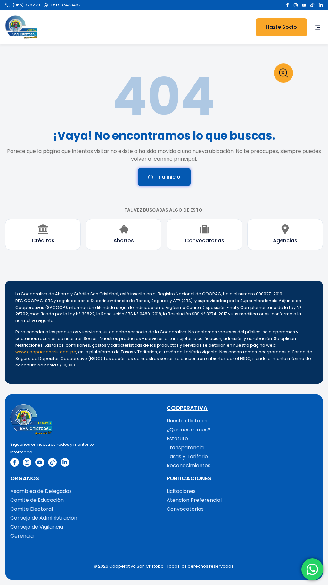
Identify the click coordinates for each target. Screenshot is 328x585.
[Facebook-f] (287, 5)
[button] (317, 27)
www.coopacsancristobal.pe (45, 352)
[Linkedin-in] (320, 5)
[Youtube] (304, 5)
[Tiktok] (312, 5)
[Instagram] (295, 5)
